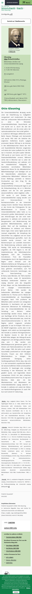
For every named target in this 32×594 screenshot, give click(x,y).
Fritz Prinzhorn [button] (19, 316)
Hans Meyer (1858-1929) (12, 545)
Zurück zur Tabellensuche (16, 21)
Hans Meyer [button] (7, 285)
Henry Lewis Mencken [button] (10, 276)
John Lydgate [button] (26, 141)
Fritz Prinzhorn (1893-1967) (13, 551)
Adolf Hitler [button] (6, 337)
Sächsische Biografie (8, 8)
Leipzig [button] (23, 112)
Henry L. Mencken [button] (11, 560)
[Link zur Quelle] (8, 487)
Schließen (16, 592)
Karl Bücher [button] (8, 290)
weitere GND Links (10, 528)
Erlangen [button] (15, 134)
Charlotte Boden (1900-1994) (13, 537)
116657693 (11, 522)
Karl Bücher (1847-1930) (12, 548)
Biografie (20, 8)
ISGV (2, 2)
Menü (28, 3)
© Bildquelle (12, 52)
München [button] (23, 134)
